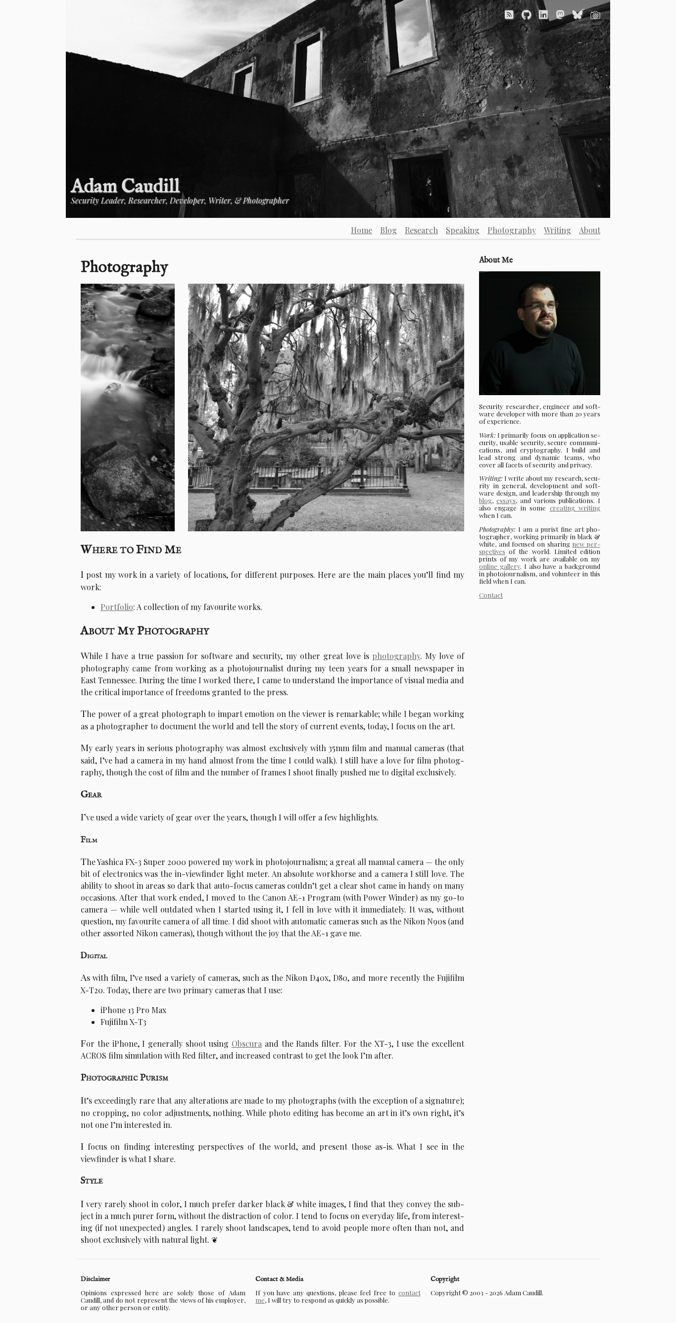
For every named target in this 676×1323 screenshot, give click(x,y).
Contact (491, 595)
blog (485, 500)
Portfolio (116, 607)
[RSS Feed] (509, 14)
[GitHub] (526, 14)
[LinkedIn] (543, 14)
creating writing (575, 508)
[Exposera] (595, 14)
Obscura (247, 1043)
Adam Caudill (125, 187)
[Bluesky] (577, 14)
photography (396, 656)
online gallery (499, 566)
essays (506, 500)
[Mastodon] (560, 14)
